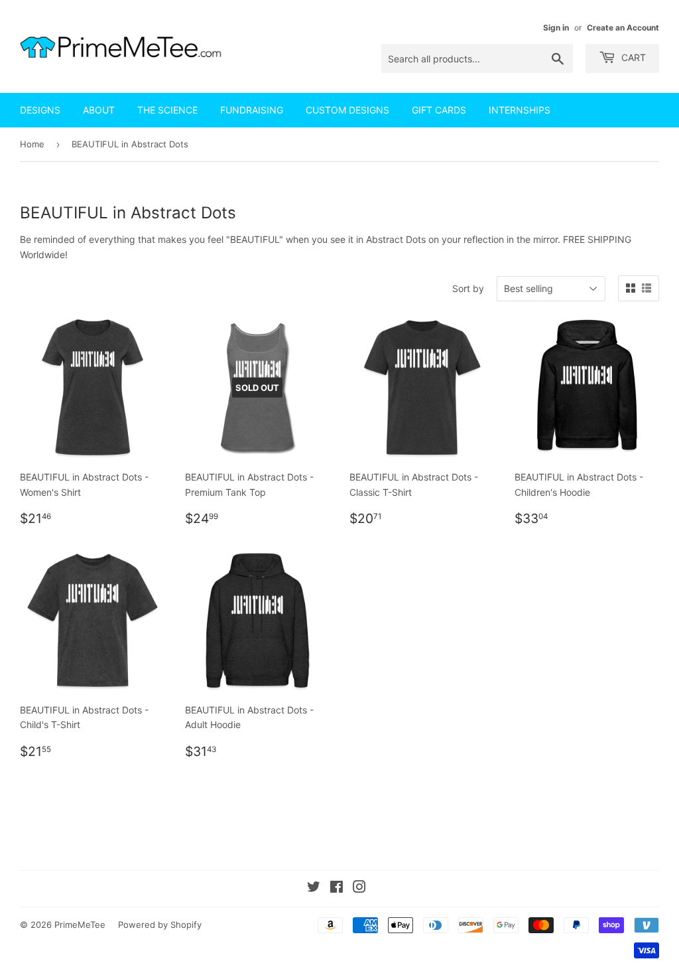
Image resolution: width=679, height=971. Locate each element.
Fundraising (251, 109)
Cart (632, 57)
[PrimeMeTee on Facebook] (336, 888)
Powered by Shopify (160, 924)
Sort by (468, 288)
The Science (167, 109)
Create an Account (623, 28)
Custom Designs (347, 109)
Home (32, 144)
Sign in (556, 28)
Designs (40, 109)
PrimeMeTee (79, 924)
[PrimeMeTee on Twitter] (313, 888)
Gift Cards (439, 109)
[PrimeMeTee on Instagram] (359, 888)
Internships (519, 109)
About (99, 109)
